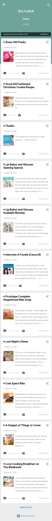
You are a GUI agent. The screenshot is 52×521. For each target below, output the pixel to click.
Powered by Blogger (27, 516)
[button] (47, 43)
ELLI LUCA (26, 11)
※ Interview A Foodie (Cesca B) (22, 254)
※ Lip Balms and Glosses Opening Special (18, 166)
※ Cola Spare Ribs (14, 383)
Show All (44, 34)
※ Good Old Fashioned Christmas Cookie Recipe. (19, 85)
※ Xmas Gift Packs (14, 42)
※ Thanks (8, 125)
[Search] (48, 5)
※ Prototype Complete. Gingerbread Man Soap (17, 298)
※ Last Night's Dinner (15, 341)
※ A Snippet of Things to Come (22, 425)
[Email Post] (23, 74)
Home (26, 24)
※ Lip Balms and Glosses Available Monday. (18, 211)
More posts (26, 507)
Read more (44, 73)
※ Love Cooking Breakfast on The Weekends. (21, 465)
